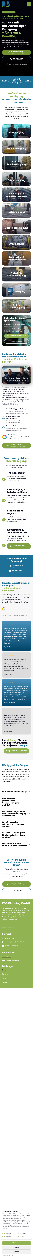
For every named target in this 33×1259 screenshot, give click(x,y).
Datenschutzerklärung (8, 1256)
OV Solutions (11, 928)
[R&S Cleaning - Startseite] (6, 4)
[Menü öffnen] (29, 4)
